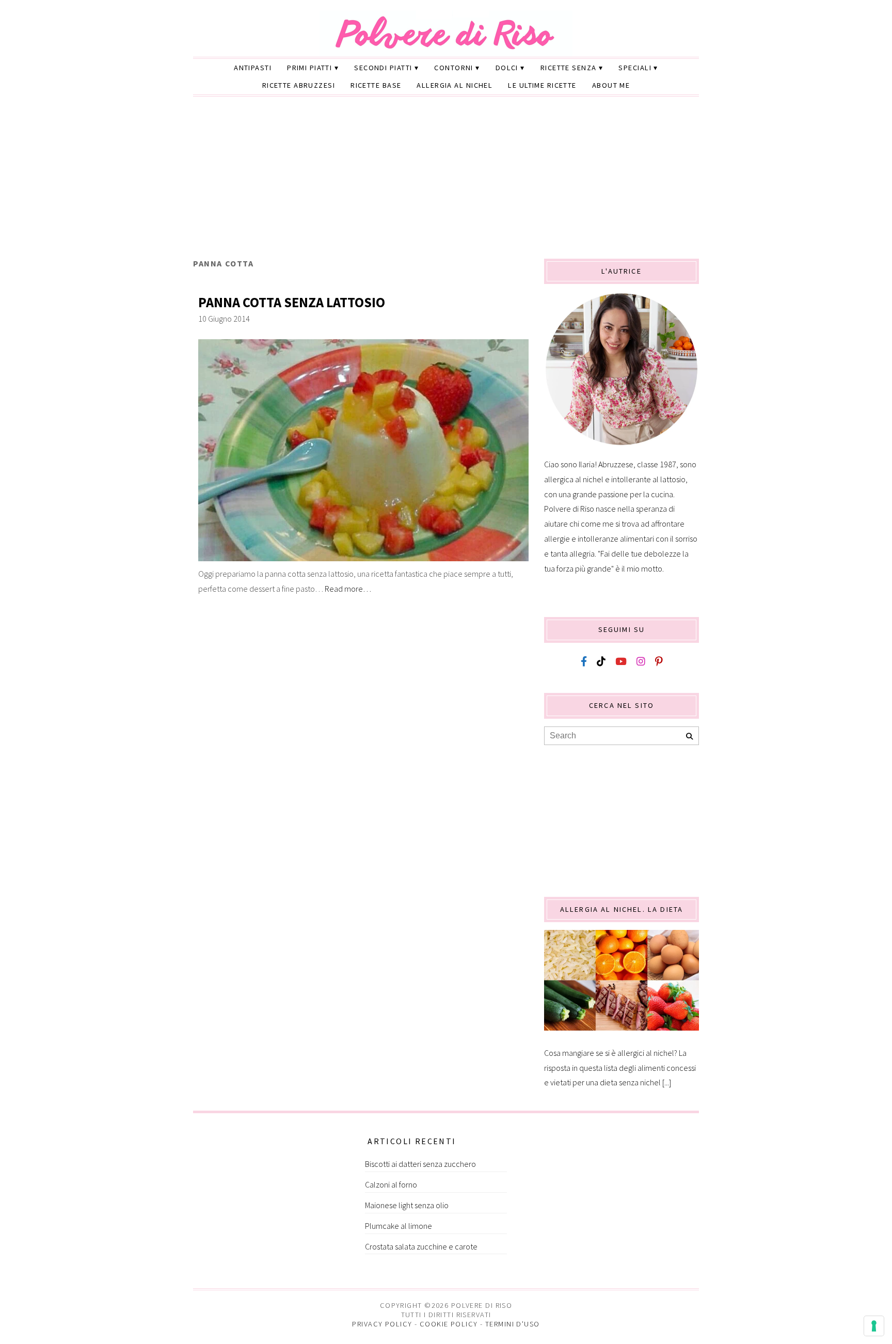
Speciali (634, 67)
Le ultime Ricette (542, 85)
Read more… (348, 588)
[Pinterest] (658, 661)
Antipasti (253, 67)
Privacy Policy (382, 1324)
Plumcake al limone (398, 1226)
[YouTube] (621, 661)
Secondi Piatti (383, 67)
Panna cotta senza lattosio (291, 302)
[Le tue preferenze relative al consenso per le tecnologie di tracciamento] (874, 1326)
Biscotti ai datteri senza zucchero (420, 1164)
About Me (611, 85)
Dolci (507, 67)
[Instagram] (640, 661)
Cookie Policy (449, 1324)
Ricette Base (376, 85)
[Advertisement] (446, 181)
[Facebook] (584, 661)
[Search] (689, 736)
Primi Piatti (309, 67)
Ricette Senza (568, 67)
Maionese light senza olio (407, 1205)
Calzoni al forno (391, 1184)
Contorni (453, 67)
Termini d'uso (512, 1324)
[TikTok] (601, 661)
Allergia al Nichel (454, 85)
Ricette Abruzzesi (298, 85)
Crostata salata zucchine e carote (421, 1246)
